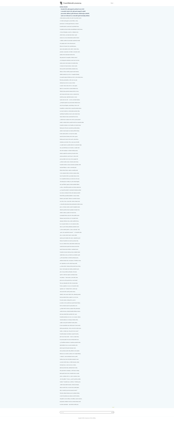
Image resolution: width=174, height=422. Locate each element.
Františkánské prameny (72, 3)
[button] (113, 3)
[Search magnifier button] (113, 412)
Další (113, 407)
